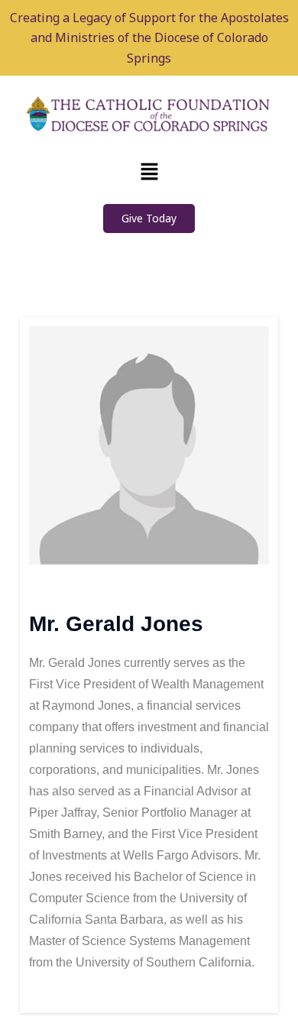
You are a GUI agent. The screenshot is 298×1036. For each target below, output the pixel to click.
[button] (149, 172)
